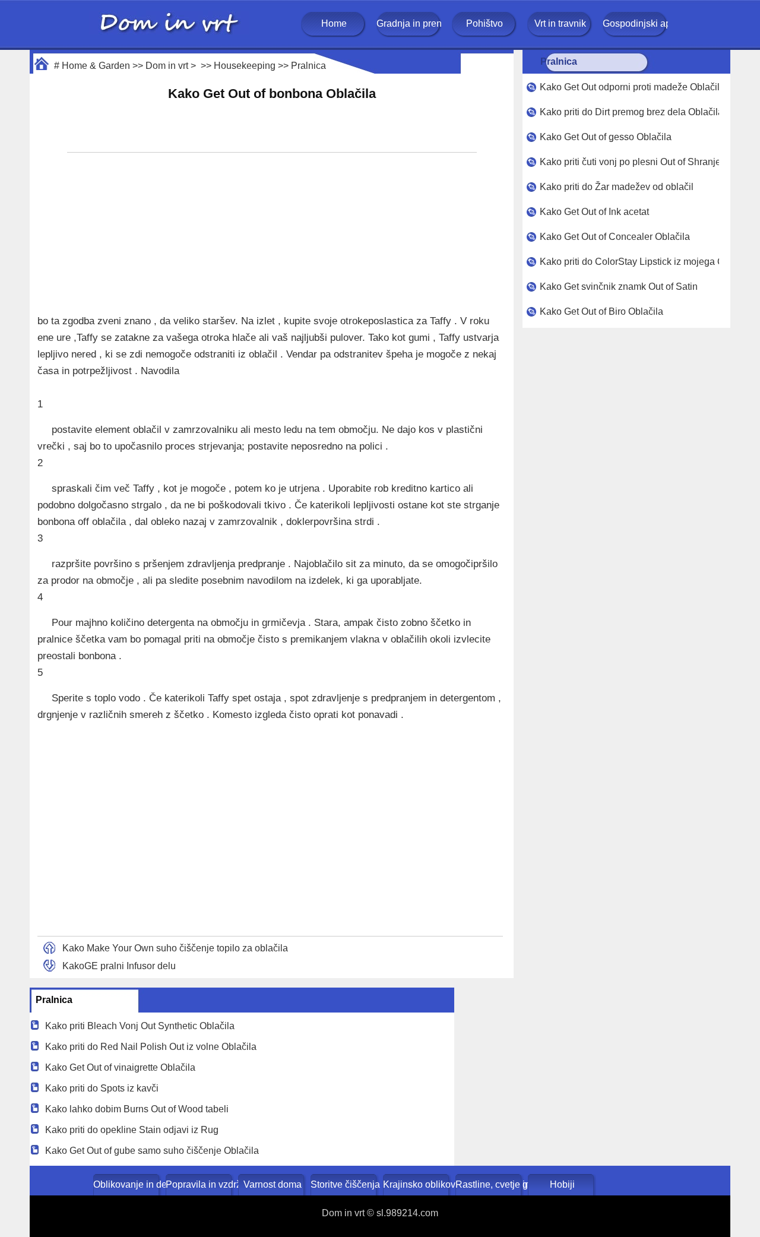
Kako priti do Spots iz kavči (102, 1088)
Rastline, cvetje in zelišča (489, 1184)
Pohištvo (484, 23)
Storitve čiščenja (345, 1184)
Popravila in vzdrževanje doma (200, 1184)
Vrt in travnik (560, 23)
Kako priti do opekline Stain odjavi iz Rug (131, 1130)
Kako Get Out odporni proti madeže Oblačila (629, 87)
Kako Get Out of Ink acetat (594, 212)
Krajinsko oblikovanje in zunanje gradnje (417, 1184)
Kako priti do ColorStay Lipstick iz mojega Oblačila (629, 262)
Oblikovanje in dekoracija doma (127, 1184)
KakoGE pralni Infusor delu (119, 966)
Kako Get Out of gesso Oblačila (606, 137)
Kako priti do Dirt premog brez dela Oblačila (629, 112)
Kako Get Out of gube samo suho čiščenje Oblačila (152, 1151)
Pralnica (308, 66)
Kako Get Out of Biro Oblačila (601, 311)
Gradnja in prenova (409, 23)
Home (334, 23)
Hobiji (562, 1184)
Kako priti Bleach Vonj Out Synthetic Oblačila (140, 1026)
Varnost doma (272, 1184)
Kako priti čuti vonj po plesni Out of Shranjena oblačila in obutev (629, 162)
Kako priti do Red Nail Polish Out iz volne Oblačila (150, 1047)
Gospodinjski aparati (635, 23)
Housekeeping (245, 66)
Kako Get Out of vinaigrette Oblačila (120, 1067)
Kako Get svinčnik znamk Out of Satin (619, 286)
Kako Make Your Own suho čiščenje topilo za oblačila (175, 948)
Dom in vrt (166, 66)
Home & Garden (96, 66)
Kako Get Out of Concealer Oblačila (615, 237)
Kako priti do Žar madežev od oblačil (617, 187)
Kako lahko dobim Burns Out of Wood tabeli (137, 1109)
